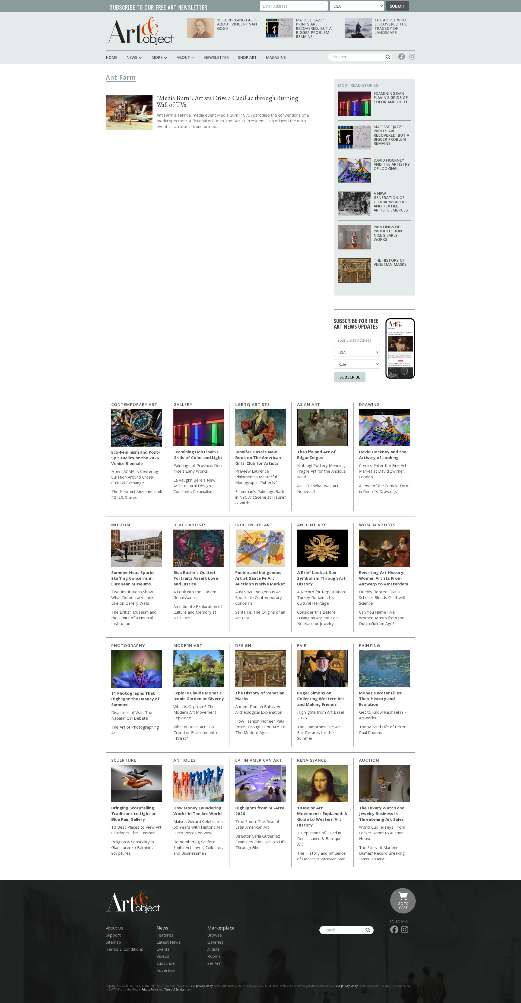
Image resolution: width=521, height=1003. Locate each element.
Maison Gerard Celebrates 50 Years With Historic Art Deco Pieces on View (198, 827)
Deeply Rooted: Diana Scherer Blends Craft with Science (382, 597)
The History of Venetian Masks (390, 262)
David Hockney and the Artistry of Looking (392, 164)
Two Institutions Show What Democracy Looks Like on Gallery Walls (133, 597)
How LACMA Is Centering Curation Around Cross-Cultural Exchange (134, 477)
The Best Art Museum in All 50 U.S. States (136, 494)
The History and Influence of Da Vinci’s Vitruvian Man (321, 855)
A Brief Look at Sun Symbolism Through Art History (321, 578)
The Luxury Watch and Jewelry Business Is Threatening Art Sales (382, 813)
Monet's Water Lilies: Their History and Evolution (380, 698)
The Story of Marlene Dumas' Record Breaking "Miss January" (382, 853)
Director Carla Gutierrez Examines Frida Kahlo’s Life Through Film (260, 841)
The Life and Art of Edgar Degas (316, 454)
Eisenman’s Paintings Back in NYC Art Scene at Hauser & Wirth (260, 497)
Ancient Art (311, 524)
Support (113, 935)
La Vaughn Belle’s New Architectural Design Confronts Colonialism (194, 485)
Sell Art (213, 963)
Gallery (182, 404)
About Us (114, 928)
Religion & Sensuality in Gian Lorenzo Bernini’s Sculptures (132, 847)
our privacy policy (202, 986)
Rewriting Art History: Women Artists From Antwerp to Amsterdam (383, 578)
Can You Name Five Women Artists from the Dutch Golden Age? (381, 617)
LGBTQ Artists (252, 404)
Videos (163, 956)
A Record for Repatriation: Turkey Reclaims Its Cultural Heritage (321, 597)
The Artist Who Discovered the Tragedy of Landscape (390, 26)
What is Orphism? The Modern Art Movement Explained (194, 712)
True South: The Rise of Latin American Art (257, 824)
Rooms (214, 956)
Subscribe (349, 377)
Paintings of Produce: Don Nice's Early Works (388, 233)
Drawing (369, 404)
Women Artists (377, 524)
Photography (128, 645)
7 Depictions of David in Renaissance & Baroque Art (319, 838)
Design (243, 645)
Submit (397, 6)
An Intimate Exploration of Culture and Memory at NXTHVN (197, 612)
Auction (369, 760)
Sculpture (123, 760)
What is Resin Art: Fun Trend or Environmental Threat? (195, 732)
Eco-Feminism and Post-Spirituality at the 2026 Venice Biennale (135, 457)
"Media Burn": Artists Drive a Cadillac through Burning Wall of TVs (227, 101)
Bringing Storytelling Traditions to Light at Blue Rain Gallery (133, 813)
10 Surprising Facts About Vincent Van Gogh (237, 24)
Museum (120, 524)
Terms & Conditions (124, 949)
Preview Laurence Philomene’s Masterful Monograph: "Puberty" (256, 476)
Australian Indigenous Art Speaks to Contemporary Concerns (258, 597)
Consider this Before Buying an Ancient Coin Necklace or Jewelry (318, 617)
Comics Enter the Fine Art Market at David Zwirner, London (382, 471)
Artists (213, 949)
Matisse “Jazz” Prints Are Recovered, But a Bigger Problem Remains (314, 28)
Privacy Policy (149, 989)
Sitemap (113, 942)
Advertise (166, 970)
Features (165, 935)
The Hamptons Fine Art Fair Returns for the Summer (319, 732)
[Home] (140, 31)
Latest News (169, 942)
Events (163, 949)
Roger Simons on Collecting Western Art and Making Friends (320, 698)
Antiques (184, 760)
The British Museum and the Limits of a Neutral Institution (134, 617)
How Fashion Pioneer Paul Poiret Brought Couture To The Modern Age (260, 726)
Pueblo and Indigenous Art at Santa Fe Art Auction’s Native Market (260, 578)
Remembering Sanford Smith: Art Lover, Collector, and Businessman (198, 847)
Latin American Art (258, 760)
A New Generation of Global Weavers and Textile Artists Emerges (391, 202)
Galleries (215, 942)
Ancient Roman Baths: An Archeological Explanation (258, 709)
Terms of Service (174, 989)
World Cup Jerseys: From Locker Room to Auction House (382, 832)
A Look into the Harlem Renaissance (194, 594)
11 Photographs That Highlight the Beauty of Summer (135, 698)
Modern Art (187, 645)
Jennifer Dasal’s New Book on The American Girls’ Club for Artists (258, 457)
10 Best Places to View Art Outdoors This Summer (136, 829)
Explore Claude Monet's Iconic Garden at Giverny (198, 695)
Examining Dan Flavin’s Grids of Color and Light (391, 97)
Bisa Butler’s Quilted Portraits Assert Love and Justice (195, 578)
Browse (214, 935)
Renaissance (311, 760)
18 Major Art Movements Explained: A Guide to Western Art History (322, 816)
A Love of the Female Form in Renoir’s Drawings (384, 488)
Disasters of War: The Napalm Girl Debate (131, 715)
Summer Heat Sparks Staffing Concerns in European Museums (132, 578)
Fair (302, 645)
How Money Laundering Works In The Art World (197, 810)
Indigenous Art (254, 524)
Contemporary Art (134, 404)
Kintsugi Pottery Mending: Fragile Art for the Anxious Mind (321, 471)
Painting (369, 645)
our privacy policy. (347, 986)
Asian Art (308, 404)
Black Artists (190, 524)
